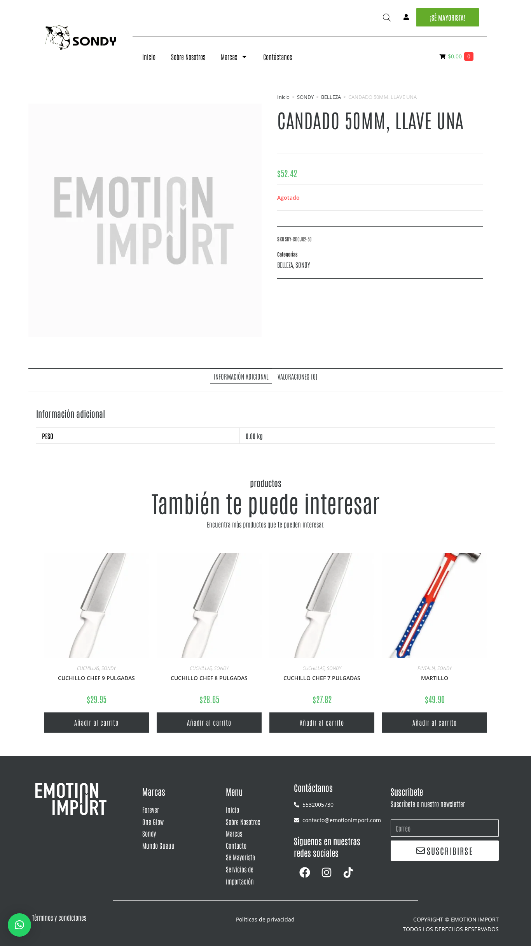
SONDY (305, 96)
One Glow (153, 821)
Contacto (236, 845)
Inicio (148, 56)
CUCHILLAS (88, 668)
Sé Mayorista (240, 857)
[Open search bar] (387, 17)
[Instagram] (326, 872)
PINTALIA (426, 668)
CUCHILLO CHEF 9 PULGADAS (96, 678)
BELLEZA (331, 96)
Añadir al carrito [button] (96, 722)
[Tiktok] (348, 872)
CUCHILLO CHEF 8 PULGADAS (209, 678)
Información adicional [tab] (241, 376)
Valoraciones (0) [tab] (298, 376)
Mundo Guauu (158, 845)
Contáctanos (277, 56)
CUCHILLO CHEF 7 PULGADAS (321, 678)
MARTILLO (434, 678)
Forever (150, 809)
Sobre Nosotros (188, 56)
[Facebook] (305, 872)
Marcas (229, 56)
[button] (19, 925)
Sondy (149, 833)
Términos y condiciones (59, 917)
